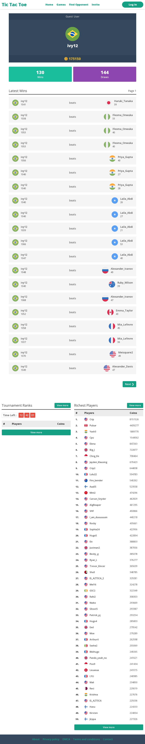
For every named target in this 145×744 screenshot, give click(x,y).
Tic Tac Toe (14, 4)
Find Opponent (78, 4)
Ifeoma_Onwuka (122, 115)
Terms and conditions (86, 739)
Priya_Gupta (125, 157)
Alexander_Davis (122, 366)
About (36, 739)
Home (49, 4)
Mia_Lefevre (125, 324)
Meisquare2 (125, 352)
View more (62, 405)
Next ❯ (129, 384)
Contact (108, 739)
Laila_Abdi (126, 198)
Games (61, 4)
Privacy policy (51, 739)
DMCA (66, 739)
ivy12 (24, 101)
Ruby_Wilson (125, 282)
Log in (133, 4)
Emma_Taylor (124, 310)
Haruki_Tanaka (123, 101)
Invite (96, 4)
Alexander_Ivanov (122, 268)
